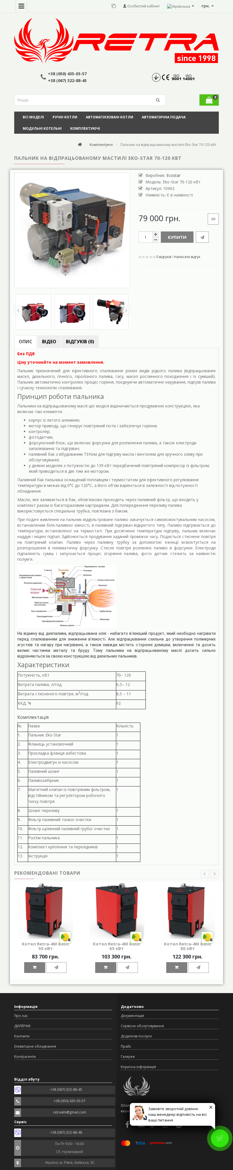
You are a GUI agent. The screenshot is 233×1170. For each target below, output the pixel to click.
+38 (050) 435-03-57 (67, 73)
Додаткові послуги (136, 1036)
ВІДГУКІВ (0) (80, 341)
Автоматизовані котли (109, 117)
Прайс (126, 1046)
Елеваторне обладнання (35, 1046)
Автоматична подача (164, 117)
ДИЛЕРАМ (22, 1026)
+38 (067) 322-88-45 (67, 80)
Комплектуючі (85, 128)
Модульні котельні (42, 128)
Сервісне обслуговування (142, 1026)
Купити (177, 237)
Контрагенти (25, 1056)
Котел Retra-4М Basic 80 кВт (187, 946)
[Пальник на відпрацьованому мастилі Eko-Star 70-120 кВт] (72, 230)
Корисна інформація (138, 1066)
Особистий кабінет (143, 6)
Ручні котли (65, 117)
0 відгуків (163, 256)
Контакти (22, 1036)
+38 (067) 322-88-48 (66, 1132)
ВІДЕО (49, 341)
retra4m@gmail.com (69, 1112)
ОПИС (25, 341)
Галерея (128, 1056)
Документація (132, 1015)
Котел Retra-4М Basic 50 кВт (45, 946)
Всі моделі (33, 117)
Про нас (21, 1015)
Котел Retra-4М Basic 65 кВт (116, 946)
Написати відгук (187, 256)
